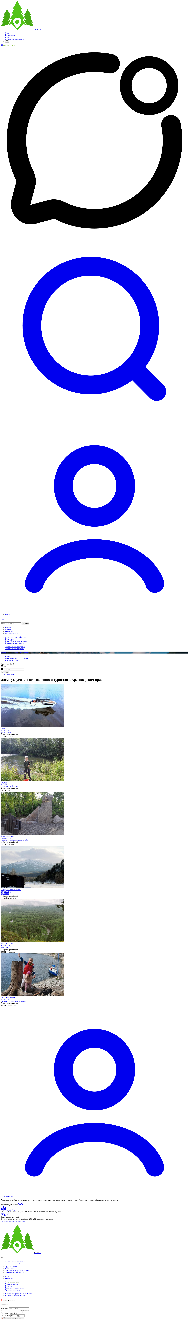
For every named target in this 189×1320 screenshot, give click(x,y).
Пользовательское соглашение (16, 1296)
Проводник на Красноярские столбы (14, 840)
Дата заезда (5, 1313)
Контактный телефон (9, 1311)
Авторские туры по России (15, 637)
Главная (8, 627)
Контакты (9, 631)
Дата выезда (5, 1315)
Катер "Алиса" (6, 732)
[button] (94, 422)
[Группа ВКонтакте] (2, 1215)
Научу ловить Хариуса (9, 786)
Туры (7, 33)
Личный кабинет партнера (15, 647)
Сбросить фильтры (8, 674)
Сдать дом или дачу (12, 1290)
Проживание (10, 35)
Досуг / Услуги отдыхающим (16, 641)
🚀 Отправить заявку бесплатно (12, 1318)
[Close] (2, 1257)
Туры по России (11, 1267)
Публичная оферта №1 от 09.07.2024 (18, 1294)
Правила (8, 1286)
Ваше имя (4, 1308)
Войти (7, 614)
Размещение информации (14, 1288)
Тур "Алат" (5, 894)
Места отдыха (20, 652)
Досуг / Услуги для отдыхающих (17, 1270)
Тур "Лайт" (5, 947)
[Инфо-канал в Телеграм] (8, 1215)
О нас (7, 1276)
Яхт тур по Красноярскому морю (13, 1001)
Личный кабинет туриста (14, 649)
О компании (9, 629)
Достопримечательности (14, 39)
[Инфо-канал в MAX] (5, 1215)
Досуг (7, 37)
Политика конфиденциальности (13, 1221)
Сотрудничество (11, 633)
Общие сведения (11, 1284)
